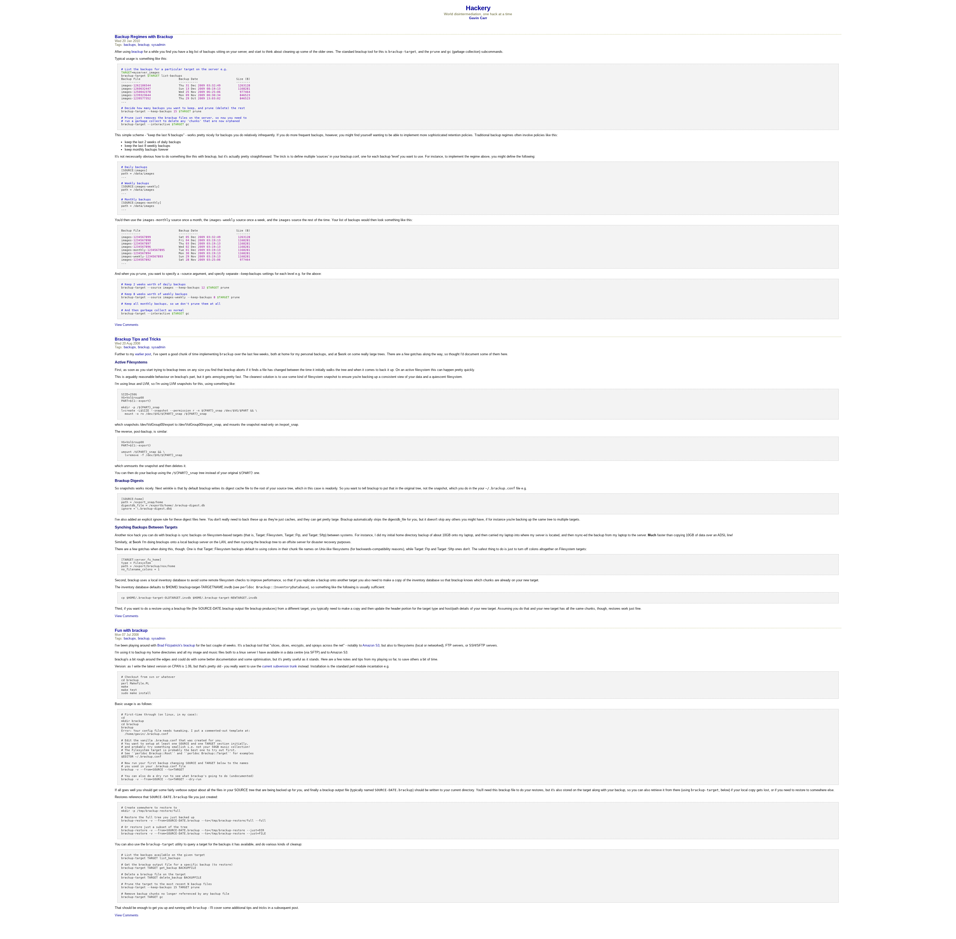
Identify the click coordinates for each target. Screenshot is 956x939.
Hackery (478, 8)
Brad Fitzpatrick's (169, 645)
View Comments (126, 325)
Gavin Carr (478, 18)
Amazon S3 (370, 645)
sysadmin (158, 45)
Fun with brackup (131, 630)
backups (130, 45)
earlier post (143, 354)
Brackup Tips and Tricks (138, 339)
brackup (143, 45)
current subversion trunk (279, 666)
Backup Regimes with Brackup (144, 37)
